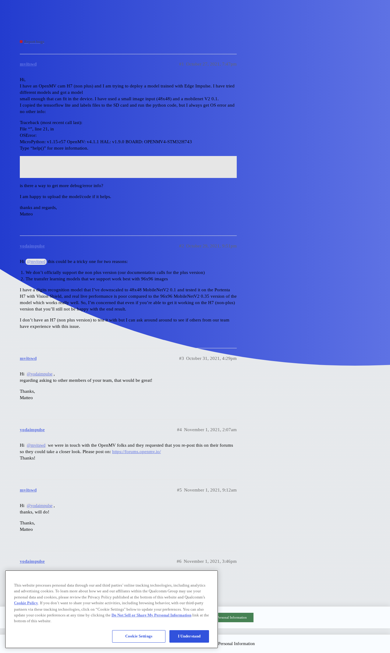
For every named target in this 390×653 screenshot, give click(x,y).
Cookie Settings (138, 636)
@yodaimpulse (39, 374)
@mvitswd (36, 261)
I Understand (189, 636)
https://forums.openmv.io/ (136, 451)
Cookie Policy (26, 603)
